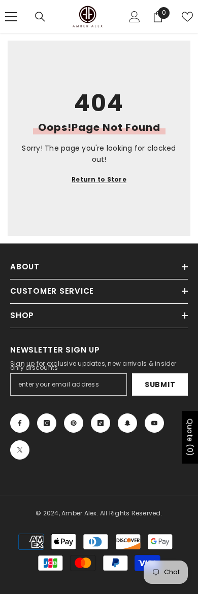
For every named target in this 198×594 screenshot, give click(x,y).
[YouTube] (154, 423)
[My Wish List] (187, 16)
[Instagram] (46, 423)
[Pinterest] (73, 423)
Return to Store (99, 179)
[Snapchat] (127, 423)
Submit (160, 384)
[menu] (11, 17)
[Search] (40, 17)
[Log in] (134, 16)
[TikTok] (100, 423)
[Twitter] (19, 450)
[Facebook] (19, 423)
